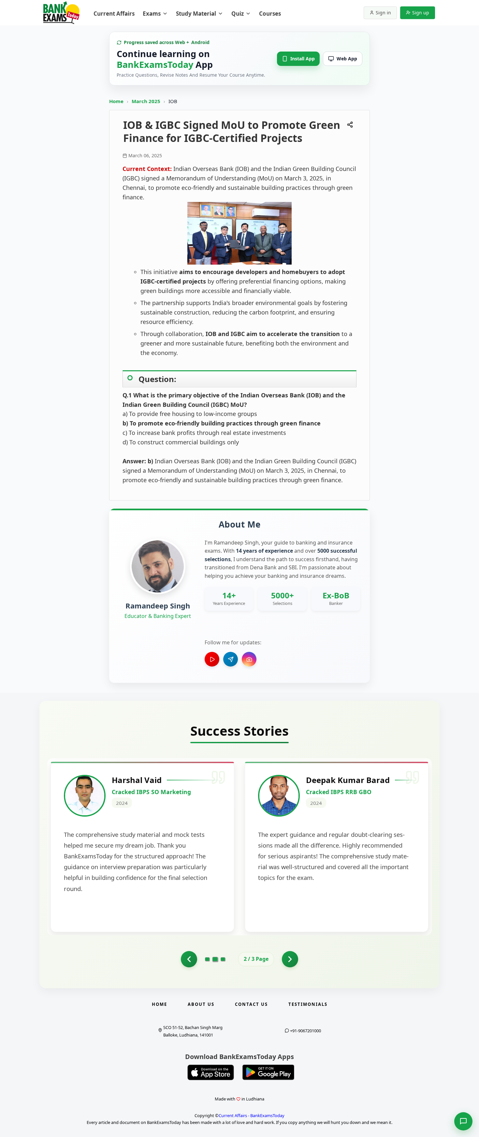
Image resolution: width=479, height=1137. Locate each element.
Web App (347, 58)
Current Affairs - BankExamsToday (251, 1115)
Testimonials (307, 1004)
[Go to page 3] (223, 959)
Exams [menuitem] (152, 13)
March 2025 (147, 101)
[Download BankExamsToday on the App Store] (211, 1072)
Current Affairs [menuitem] (114, 13)
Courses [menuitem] (270, 13)
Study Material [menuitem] (196, 13)
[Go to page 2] (215, 959)
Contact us (251, 1004)
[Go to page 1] (189, 959)
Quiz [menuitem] (237, 13)
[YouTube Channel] (212, 659)
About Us (201, 1004)
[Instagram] (249, 659)
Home (116, 101)
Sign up (420, 12)
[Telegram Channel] (230, 659)
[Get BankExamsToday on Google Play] (268, 1072)
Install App (302, 58)
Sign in (383, 12)
